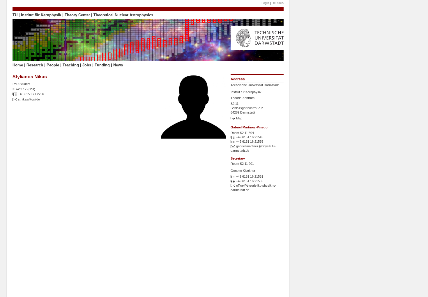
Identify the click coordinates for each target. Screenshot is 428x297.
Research (34, 65)
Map (239, 118)
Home (18, 65)
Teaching (71, 65)
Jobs (86, 65)
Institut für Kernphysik (41, 15)
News (118, 65)
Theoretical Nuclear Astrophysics (123, 15)
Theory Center (77, 15)
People (53, 65)
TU (15, 15)
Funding (102, 65)
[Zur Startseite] (261, 49)
